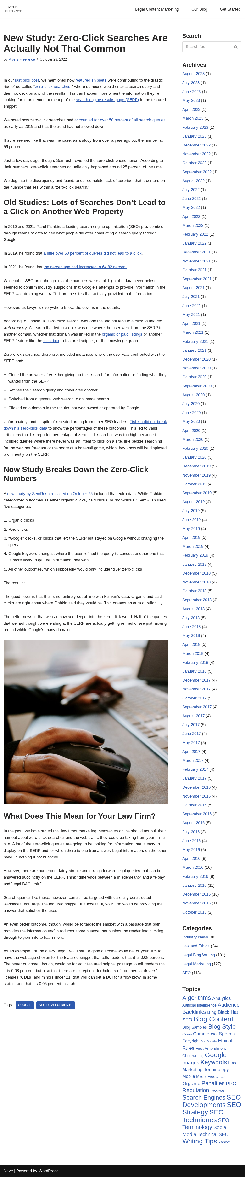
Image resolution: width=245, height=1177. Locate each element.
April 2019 (191, 537)
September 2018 (197, 600)
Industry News (195, 937)
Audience (228, 1005)
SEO (186, 973)
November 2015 (196, 903)
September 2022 (197, 172)
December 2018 (196, 573)
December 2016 (196, 787)
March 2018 (192, 653)
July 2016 (191, 832)
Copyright (191, 1041)
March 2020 (192, 439)
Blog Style (222, 1026)
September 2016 (197, 814)
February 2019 (195, 555)
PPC (231, 1083)
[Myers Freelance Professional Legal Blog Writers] (13, 9)
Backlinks (194, 1012)
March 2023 (192, 118)
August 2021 (193, 288)
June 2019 (191, 520)
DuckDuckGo (209, 1041)
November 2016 (196, 796)
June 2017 (191, 733)
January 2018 (194, 671)
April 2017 (191, 751)
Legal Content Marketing (157, 9)
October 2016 (194, 805)
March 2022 (192, 225)
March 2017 (192, 760)
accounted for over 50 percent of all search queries (120, 120)
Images (190, 1062)
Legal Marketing (196, 964)
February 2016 (195, 876)
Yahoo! (224, 1142)
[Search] (236, 46)
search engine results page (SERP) (107, 100)
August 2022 (193, 181)
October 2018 (194, 591)
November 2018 (196, 582)
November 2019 (196, 475)
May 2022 (191, 207)
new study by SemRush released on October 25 (50, 493)
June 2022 (191, 198)
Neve (8, 1171)
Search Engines (203, 1097)
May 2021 (191, 314)
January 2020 (194, 457)
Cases (187, 1034)
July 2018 (191, 618)
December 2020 (196, 359)
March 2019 (192, 546)
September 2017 (197, 707)
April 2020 (191, 430)
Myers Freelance (21, 59)
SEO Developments (55, 1005)
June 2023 (191, 91)
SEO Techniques (203, 1115)
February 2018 (195, 662)
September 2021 (197, 279)
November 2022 (196, 154)
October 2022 (194, 163)
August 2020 (193, 395)
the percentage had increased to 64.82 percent (85, 267)
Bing (212, 1012)
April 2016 (191, 858)
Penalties (213, 1083)
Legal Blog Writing (198, 955)
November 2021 (196, 261)
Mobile (188, 1076)
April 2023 (191, 109)
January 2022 (194, 243)
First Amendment (210, 1048)
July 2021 (191, 296)
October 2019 (194, 484)
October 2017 (194, 698)
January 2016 (194, 885)
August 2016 (193, 823)
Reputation (195, 1090)
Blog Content (213, 1019)
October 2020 (194, 377)
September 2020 (197, 386)
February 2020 (195, 448)
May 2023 (191, 100)
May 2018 (191, 635)
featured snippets (91, 80)
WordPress (49, 1171)
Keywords (213, 1062)
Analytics (221, 998)
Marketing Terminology (205, 1069)
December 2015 (196, 894)
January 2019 (194, 564)
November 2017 (196, 689)
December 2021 (196, 252)
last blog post (27, 80)
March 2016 (192, 867)
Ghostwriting (193, 1056)
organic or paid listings (122, 334)
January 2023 (194, 136)
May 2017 (191, 742)
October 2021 (194, 270)
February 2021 (195, 341)
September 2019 (197, 493)
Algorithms (196, 997)
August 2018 (193, 609)
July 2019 (191, 510)
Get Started (230, 9)
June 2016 (191, 841)
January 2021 (194, 350)
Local (233, 1062)
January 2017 (194, 778)
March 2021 (192, 332)
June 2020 (191, 412)
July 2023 (191, 83)
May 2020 (191, 421)
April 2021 (191, 323)
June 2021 (191, 305)
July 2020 (191, 404)
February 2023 (195, 127)
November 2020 (196, 368)
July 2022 (191, 189)
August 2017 (193, 716)
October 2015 (194, 912)
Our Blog (199, 9)
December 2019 (196, 466)
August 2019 (193, 502)
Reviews (217, 1091)
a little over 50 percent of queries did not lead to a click (93, 253)
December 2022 (196, 145)
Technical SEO (213, 1134)
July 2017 (191, 725)
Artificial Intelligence (199, 1005)
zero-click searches (52, 86)
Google (25, 1005)
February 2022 (195, 234)
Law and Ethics (196, 946)
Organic (191, 1083)
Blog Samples (194, 1027)
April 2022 (191, 216)
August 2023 (193, 73)
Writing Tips (199, 1141)
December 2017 (196, 680)
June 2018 (191, 626)
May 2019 (191, 528)
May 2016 (191, 849)
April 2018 (191, 644)
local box (51, 340)
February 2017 (195, 769)
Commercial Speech (214, 1033)
